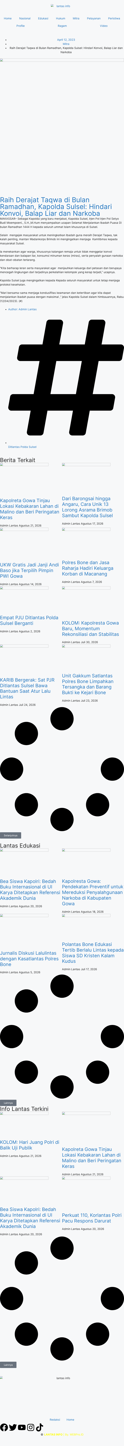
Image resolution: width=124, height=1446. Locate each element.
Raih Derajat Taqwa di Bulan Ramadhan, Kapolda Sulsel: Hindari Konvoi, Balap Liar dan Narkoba (56, 206)
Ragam (62, 25)
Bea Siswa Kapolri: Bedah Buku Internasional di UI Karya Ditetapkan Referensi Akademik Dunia (30, 889)
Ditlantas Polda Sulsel (22, 447)
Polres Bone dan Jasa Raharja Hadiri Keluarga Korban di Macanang (87, 568)
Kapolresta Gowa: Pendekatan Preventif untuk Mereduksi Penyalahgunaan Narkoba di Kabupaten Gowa (92, 892)
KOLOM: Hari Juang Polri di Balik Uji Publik (29, 1145)
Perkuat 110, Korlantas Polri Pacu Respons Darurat (92, 1218)
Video (104, 25)
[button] (10, 835)
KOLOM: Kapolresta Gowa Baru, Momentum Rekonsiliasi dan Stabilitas (90, 628)
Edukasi (43, 18)
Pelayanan (94, 18)
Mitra (76, 18)
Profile (20, 25)
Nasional (25, 18)
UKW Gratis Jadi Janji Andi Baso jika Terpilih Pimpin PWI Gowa (29, 570)
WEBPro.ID (76, 1434)
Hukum (60, 18)
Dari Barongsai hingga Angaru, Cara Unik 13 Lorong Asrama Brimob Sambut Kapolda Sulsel (87, 507)
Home (8, 18)
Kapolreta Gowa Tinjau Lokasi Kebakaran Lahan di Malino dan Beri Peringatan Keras (29, 509)
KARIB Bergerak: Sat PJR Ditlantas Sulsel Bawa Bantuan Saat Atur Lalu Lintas (27, 688)
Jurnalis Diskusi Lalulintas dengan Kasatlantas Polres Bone (29, 958)
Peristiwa (114, 18)
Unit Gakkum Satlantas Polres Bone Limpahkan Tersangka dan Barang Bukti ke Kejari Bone (88, 684)
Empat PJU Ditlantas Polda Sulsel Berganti (29, 620)
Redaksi (55, 1419)
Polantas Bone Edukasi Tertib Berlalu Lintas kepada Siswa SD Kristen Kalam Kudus (93, 952)
